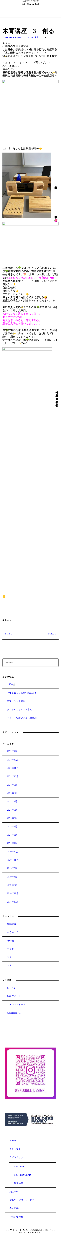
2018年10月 (12, 902)
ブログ (30, 37)
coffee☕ (11, 684)
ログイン (11, 988)
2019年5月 (12, 876)
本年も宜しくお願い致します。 (23, 692)
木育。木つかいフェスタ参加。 (23, 718)
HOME (12, 1140)
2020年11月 (12, 860)
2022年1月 (12, 751)
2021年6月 (12, 810)
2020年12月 (12, 851)
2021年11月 (12, 768)
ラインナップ (16, 1157)
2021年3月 (12, 826)
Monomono (12, 924)
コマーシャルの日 (16, 701)
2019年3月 (12, 885)
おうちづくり (14, 932)
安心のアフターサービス (21, 1200)
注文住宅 (18, 1183)
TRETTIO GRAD (22, 1175)
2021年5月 (12, 818)
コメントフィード (16, 1004)
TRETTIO (19, 1166)
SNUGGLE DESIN (13, 37)
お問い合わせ (16, 1216)
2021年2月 (12, 835)
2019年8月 (12, 868)
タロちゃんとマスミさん (19, 709)
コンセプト (15, 1149)
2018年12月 (12, 893)
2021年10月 (12, 776)
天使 (9, 957)
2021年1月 (12, 843)
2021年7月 (12, 801)
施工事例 (14, 1191)
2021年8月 (12, 793)
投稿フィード (14, 996)
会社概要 (14, 1208)
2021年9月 (12, 785)
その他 (10, 940)
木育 (37, 37)
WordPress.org (13, 1013)
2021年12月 (12, 759)
